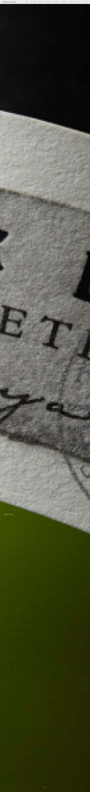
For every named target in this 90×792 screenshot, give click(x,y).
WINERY (57, 1)
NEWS (27, 1)
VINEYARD (41, 1)
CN (82, 1)
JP (84, 1)
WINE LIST (49, 1)
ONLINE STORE (73, 1)
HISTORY (33, 1)
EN (87, 1)
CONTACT (64, 1)
